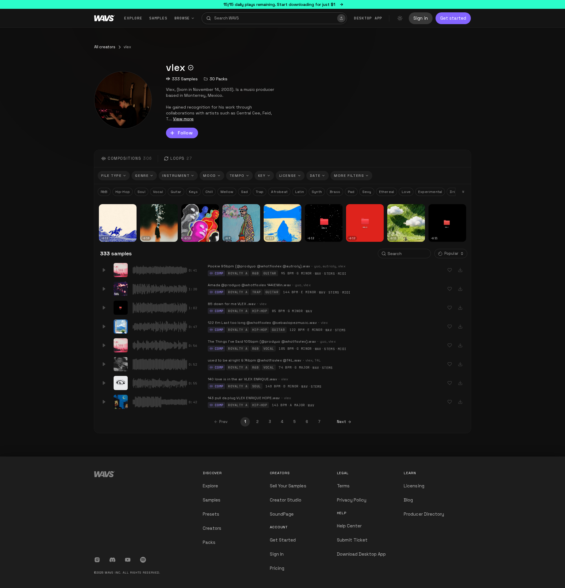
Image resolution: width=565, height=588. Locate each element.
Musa (394, 208)
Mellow (226, 191)
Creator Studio (286, 500)
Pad (351, 191)
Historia (108, 208)
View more (183, 118)
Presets (211, 514)
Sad (244, 191)
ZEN (269, 208)
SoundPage (282, 514)
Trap (260, 191)
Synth (317, 191)
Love (406, 191)
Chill (209, 191)
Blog (408, 500)
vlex (104, 213)
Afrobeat (279, 191)
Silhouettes (152, 208)
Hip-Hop (122, 191)
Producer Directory (424, 514)
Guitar (176, 191)
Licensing (414, 486)
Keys (193, 191)
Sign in (420, 18)
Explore (133, 18)
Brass (335, 191)
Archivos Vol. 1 (444, 208)
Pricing (277, 568)
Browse (182, 18)
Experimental (430, 191)
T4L (318, 360)
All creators (104, 46)
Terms (343, 486)
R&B (104, 191)
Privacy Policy (352, 500)
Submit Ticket (352, 540)
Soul (141, 191)
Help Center (349, 526)
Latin (299, 191)
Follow (185, 133)
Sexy (366, 191)
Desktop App (368, 18)
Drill (453, 191)
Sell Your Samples (288, 486)
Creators (212, 528)
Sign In (277, 554)
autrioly (329, 266)
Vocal (158, 191)
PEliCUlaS (233, 208)
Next (341, 421)
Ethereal (386, 191)
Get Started (283, 540)
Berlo (147, 213)
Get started (453, 18)
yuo (317, 266)
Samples (158, 18)
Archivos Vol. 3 (320, 208)
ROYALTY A (237, 273)
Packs (209, 542)
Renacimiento (196, 208)
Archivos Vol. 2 (361, 208)
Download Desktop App (361, 554)
